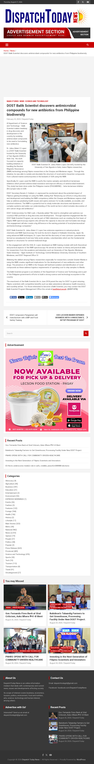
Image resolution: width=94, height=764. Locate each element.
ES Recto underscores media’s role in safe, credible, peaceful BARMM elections (37, 466)
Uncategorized (11, 573)
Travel (8, 569)
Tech (7, 560)
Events (8, 502)
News (22, 101)
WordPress (81, 759)
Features (9, 508)
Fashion (9, 505)
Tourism (9, 563)
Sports (8, 557)
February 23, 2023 (14, 119)
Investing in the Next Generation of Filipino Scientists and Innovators (33, 461)
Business (9, 487)
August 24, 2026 (56, 623)
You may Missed (14, 581)
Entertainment (11, 493)
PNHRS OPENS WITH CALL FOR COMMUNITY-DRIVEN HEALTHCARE (33, 455)
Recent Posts (58, 707)
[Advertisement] (47, 75)
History (8, 517)
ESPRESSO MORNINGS (15, 499)
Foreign (9, 511)
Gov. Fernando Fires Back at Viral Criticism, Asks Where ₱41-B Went (33, 445)
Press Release (11, 548)
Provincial (9, 551)
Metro (8, 527)
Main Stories (13, 101)
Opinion (9, 536)
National (9, 530)
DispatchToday (28, 119)
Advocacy (9, 481)
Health (8, 514)
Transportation (11, 566)
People (8, 539)
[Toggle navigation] (7, 45)
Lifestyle (9, 520)
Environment (11, 496)
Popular (9, 545)
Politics (8, 542)
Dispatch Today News (31, 759)
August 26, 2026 (12, 620)
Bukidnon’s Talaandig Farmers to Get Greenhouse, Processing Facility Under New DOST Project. (44, 450)
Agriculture (10, 484)
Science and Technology (36, 101)
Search (86, 333)
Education (9, 490)
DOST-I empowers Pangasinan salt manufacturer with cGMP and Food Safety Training (24, 317)
